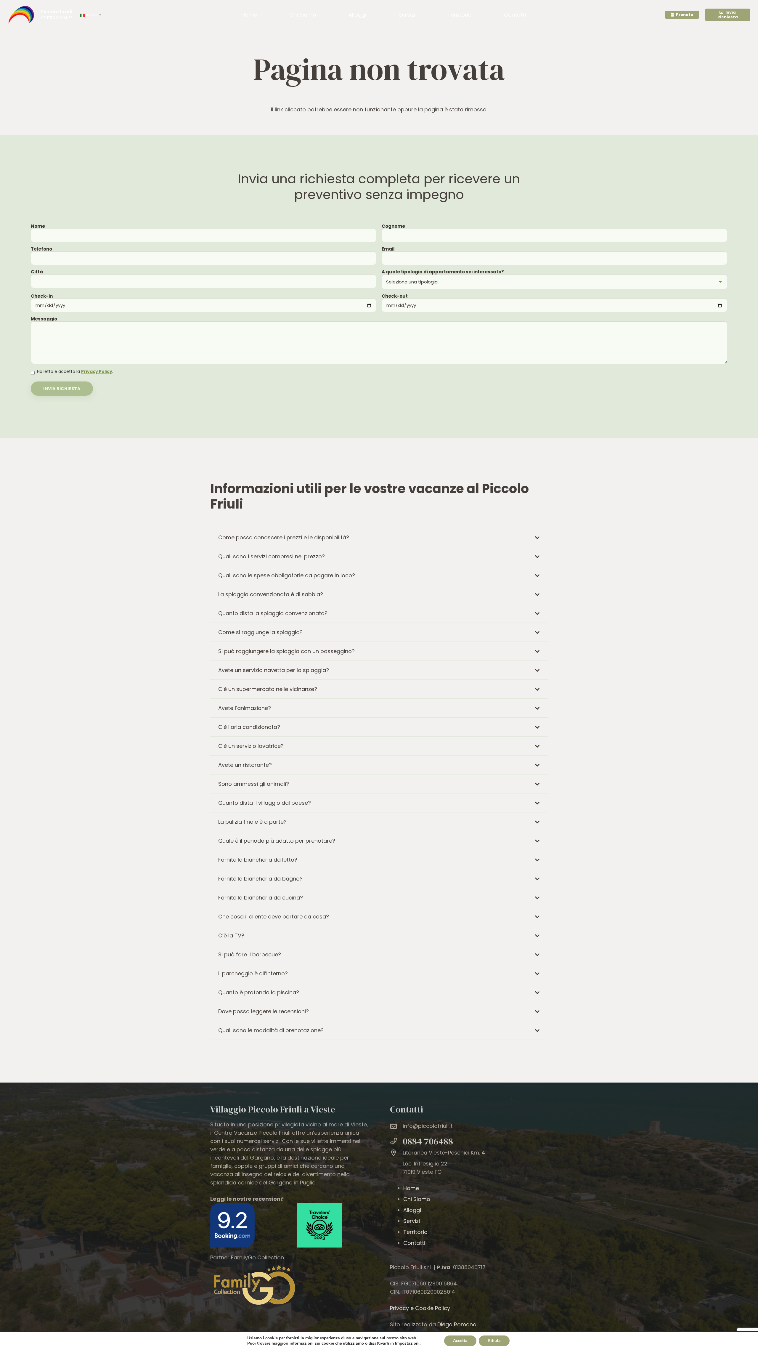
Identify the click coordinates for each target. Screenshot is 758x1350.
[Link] (21, 15)
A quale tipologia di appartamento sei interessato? (443, 271)
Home (411, 1188)
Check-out (395, 296)
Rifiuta (494, 1340)
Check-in (42, 296)
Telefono (41, 248)
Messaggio (44, 318)
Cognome (393, 226)
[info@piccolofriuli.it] (396, 1127)
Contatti (414, 1243)
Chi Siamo (416, 1199)
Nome (38, 226)
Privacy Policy (96, 371)
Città (37, 271)
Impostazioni (407, 1343)
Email (388, 248)
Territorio (415, 1232)
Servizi (411, 1221)
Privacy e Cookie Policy (420, 1308)
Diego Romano (456, 1324)
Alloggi (412, 1210)
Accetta (460, 1340)
